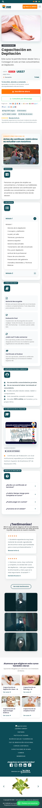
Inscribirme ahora (22, 91)
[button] (30, 7)
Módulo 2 (9, 273)
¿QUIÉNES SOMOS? (21, 728)
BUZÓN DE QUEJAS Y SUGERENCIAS (21, 739)
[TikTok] (29, 765)
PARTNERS (21, 732)
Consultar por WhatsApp (22, 99)
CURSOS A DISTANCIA (21, 746)
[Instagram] (16, 765)
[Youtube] (20, 765)
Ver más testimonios (21, 586)
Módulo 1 (9, 218)
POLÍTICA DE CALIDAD (21, 735)
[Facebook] (11, 765)
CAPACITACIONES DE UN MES (21, 749)
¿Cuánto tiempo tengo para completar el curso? (17, 494)
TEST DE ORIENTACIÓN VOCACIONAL (21, 742)
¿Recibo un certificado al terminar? (16, 486)
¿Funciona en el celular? (16, 509)
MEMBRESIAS (21, 756)
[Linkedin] (25, 765)
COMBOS (21, 753)
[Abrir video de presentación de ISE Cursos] (21, 154)
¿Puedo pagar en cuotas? (16, 502)
